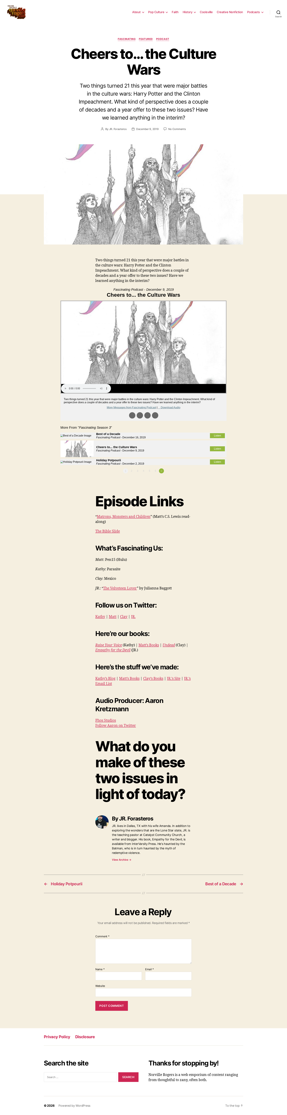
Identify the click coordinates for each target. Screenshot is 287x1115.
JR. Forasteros (118, 129)
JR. (133, 617)
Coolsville (206, 12)
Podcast (162, 39)
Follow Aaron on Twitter (115, 725)
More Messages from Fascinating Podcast (131, 407)
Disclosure (85, 1036)
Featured (146, 39)
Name (99, 969)
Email (149, 969)
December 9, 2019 (147, 129)
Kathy (100, 617)
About (136, 12)
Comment (102, 936)
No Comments (177, 129)
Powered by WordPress (74, 1105)
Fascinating (127, 39)
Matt (112, 617)
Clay (123, 617)
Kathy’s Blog (105, 678)
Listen (217, 435)
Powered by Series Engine (214, 480)
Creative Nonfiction (230, 12)
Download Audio (170, 407)
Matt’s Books (149, 645)
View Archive (121, 859)
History (187, 12)
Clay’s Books (153, 678)
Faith (175, 12)
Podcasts (253, 12)
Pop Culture (156, 12)
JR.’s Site (173, 678)
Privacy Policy (57, 1036)
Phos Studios (105, 720)
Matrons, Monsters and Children (123, 516)
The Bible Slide (107, 531)
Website (100, 985)
